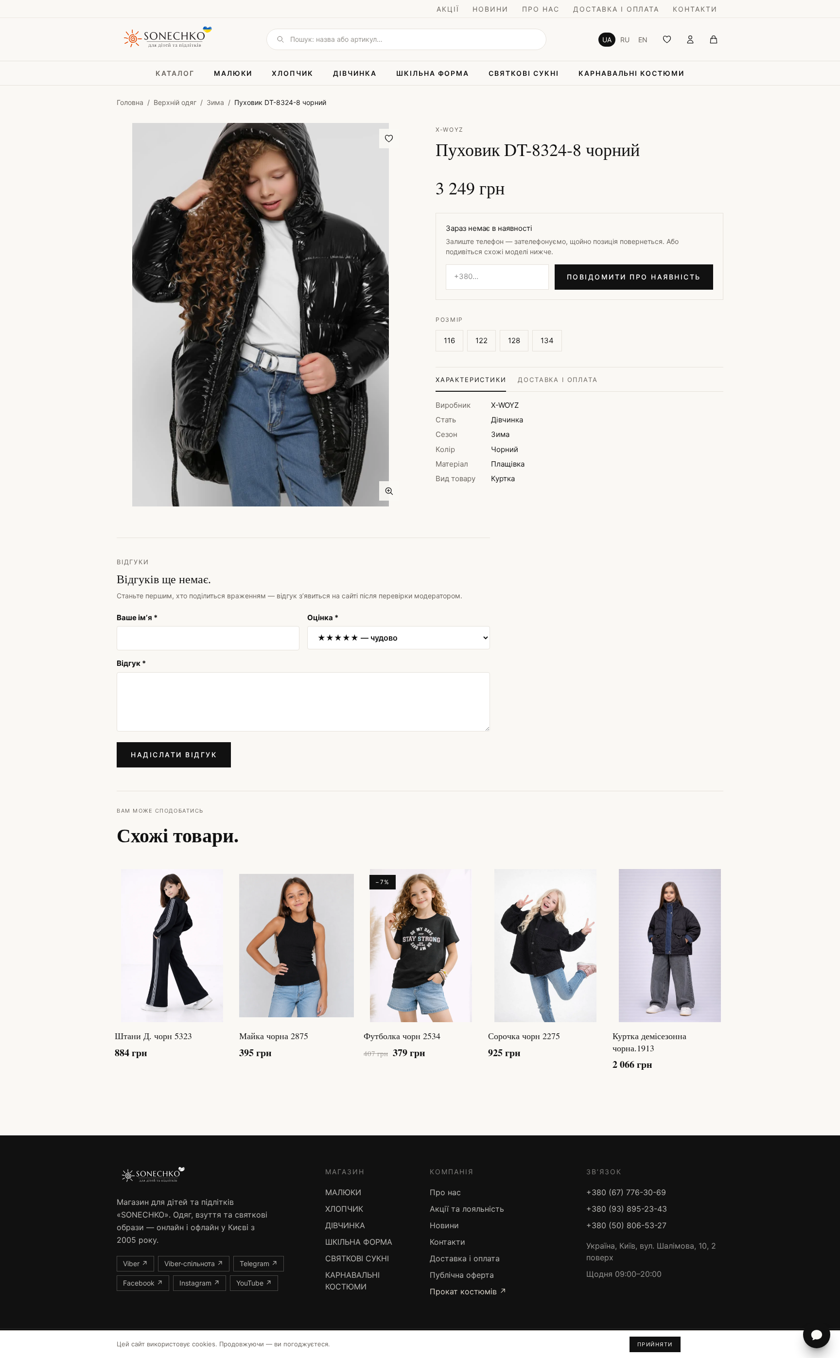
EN (643, 39)
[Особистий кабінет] (690, 39)
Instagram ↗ (199, 1283)
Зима (215, 102)
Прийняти (655, 1344)
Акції (448, 9)
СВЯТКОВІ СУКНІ (524, 73)
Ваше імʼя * (137, 617)
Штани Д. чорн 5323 (153, 1036)
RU (625, 39)
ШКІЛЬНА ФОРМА (432, 73)
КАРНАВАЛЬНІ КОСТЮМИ (631, 73)
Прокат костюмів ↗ (468, 1291)
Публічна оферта (462, 1275)
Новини (490, 9)
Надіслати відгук (174, 754)
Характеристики (471, 379)
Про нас (541, 9)
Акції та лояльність (467, 1209)
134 (547, 340)
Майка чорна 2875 (273, 1036)
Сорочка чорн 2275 (524, 1036)
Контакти (695, 9)
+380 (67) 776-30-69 (626, 1192)
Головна (130, 102)
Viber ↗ (135, 1263)
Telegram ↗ (259, 1263)
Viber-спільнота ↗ (193, 1263)
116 (449, 340)
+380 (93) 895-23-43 (626, 1209)
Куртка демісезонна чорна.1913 (649, 1042)
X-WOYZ (450, 129)
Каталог (175, 73)
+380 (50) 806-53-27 (626, 1225)
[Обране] (667, 39)
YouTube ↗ (254, 1283)
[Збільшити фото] (389, 491)
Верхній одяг (175, 102)
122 (481, 340)
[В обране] (389, 138)
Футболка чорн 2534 (402, 1036)
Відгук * (131, 663)
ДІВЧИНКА (355, 73)
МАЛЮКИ (233, 73)
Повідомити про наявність (634, 277)
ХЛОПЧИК (293, 73)
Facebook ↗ (143, 1283)
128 (514, 340)
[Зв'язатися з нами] (816, 1334)
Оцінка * (322, 617)
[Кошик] (713, 39)
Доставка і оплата (616, 9)
